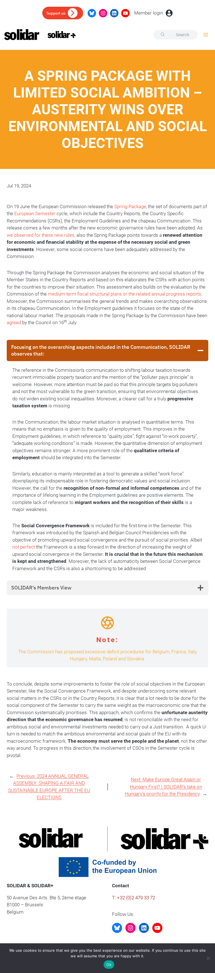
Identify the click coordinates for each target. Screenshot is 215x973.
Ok (108, 964)
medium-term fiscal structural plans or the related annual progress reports (124, 294)
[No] (208, 958)
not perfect (23, 547)
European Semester (34, 213)
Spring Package (130, 206)
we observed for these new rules (40, 235)
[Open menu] (205, 34)
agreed (14, 322)
